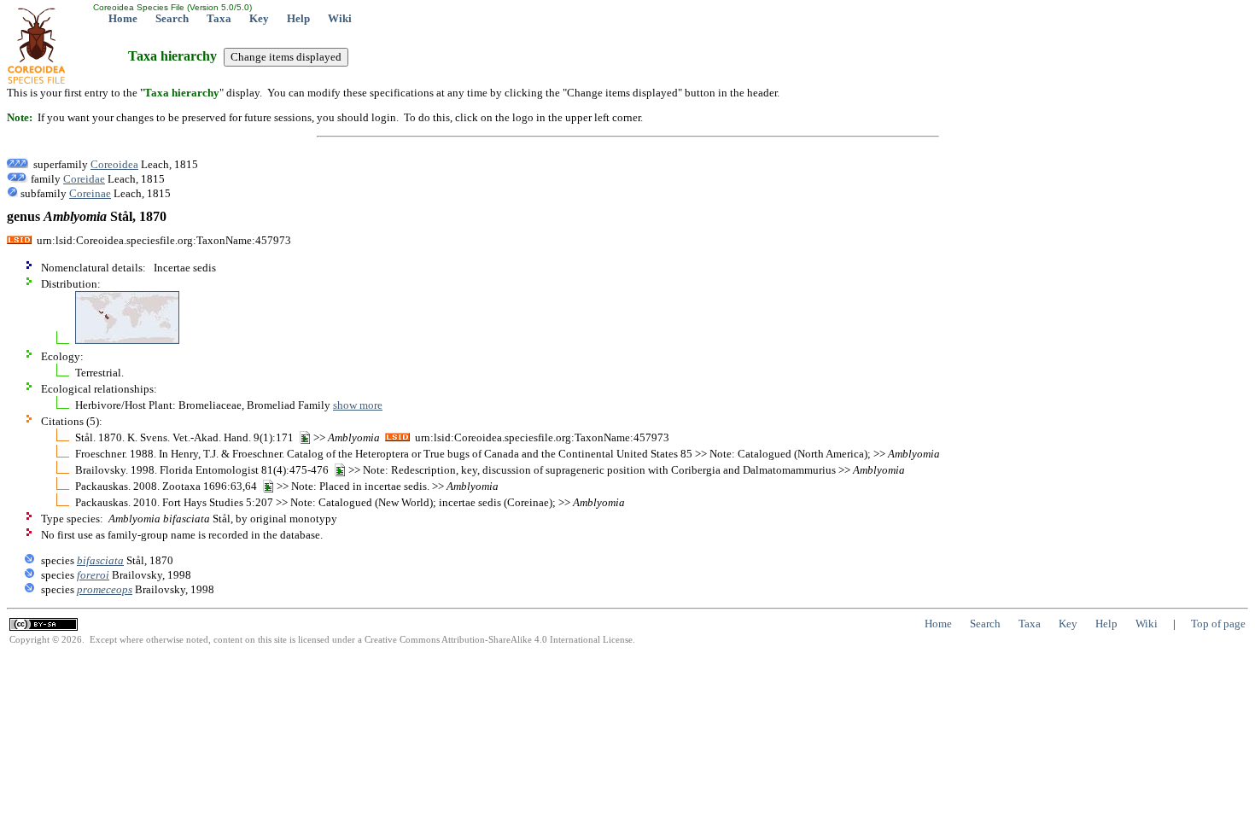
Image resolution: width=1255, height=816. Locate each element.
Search (172, 18)
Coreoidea (114, 164)
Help (298, 18)
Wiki (340, 18)
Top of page (1218, 623)
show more (357, 405)
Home (122, 18)
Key (259, 18)
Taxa (219, 18)
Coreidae (84, 178)
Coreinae (90, 193)
